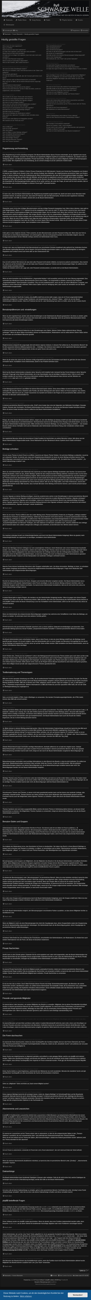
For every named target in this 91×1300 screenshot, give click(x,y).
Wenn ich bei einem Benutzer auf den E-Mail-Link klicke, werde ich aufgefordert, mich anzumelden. (22, 89)
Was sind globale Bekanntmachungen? (14, 134)
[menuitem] (15, 30)
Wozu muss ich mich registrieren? (12, 46)
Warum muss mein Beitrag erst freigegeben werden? (18, 118)
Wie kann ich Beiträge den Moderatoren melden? (16, 113)
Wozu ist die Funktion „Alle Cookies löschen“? (16, 62)
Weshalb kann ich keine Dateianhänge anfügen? (16, 109)
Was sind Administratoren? (54, 46)
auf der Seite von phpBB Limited (29, 1211)
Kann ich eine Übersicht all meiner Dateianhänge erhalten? (63, 117)
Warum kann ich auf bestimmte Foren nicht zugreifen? (18, 107)
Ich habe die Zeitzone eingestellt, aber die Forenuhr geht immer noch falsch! (22, 76)
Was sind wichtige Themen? (11, 137)
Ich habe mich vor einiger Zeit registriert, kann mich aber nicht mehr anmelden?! (22, 56)
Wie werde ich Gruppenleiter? (54, 53)
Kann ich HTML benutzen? (10, 128)
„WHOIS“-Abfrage (61, 1236)
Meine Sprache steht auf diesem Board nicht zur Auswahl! (19, 79)
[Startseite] (45, 9)
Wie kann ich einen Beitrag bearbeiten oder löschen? (18, 98)
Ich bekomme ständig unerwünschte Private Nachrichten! (62, 67)
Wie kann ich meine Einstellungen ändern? (15, 68)
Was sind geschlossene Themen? (12, 139)
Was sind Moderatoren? (53, 48)
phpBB (32, 1279)
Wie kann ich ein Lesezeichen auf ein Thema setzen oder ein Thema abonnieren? (66, 104)
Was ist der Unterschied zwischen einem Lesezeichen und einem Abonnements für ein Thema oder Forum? (65, 101)
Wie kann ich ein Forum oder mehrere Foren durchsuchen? (63, 86)
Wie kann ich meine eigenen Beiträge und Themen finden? (63, 94)
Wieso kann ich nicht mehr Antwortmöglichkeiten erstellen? (19, 104)
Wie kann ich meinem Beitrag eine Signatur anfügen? (18, 100)
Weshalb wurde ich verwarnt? (11, 111)
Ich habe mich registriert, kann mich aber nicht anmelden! (19, 51)
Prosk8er (63, 1279)
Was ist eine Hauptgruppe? (54, 57)
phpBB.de (21, 378)
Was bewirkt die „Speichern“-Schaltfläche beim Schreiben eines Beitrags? (21, 116)
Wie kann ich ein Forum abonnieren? (56, 107)
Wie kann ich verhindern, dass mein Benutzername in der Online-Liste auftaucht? (23, 71)
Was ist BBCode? (8, 126)
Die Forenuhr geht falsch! (10, 74)
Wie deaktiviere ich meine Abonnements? (58, 109)
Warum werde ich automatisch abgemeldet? (15, 60)
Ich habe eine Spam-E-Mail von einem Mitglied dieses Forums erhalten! (66, 68)
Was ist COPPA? (7, 48)
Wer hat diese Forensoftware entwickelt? (58, 123)
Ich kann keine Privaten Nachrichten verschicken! (60, 65)
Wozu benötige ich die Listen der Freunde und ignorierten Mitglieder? (66, 75)
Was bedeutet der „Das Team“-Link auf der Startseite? (61, 58)
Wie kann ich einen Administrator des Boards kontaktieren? (63, 131)
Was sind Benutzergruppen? (54, 49)
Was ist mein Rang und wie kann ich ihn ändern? (16, 87)
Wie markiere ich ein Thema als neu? (13, 120)
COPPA (22, 210)
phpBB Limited (7, 378)
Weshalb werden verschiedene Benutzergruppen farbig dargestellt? (65, 55)
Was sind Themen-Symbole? (11, 141)
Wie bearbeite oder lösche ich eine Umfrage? (15, 106)
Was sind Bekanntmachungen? (11, 136)
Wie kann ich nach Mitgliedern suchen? (57, 92)
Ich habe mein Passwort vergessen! (13, 58)
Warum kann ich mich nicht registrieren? (14, 49)
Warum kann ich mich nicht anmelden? (14, 53)
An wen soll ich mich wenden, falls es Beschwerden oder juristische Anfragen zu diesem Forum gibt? (65, 128)
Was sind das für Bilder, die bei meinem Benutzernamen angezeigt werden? (21, 82)
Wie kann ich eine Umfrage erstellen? (13, 102)
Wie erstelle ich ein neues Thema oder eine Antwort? (18, 96)
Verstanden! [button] (78, 1295)
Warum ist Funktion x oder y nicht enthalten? (59, 125)
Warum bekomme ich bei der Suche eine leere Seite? (61, 90)
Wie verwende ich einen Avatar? (12, 85)
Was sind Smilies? (8, 130)
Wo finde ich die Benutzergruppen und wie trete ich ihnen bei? (64, 51)
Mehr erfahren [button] (26, 1296)
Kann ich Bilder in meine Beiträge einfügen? (15, 132)
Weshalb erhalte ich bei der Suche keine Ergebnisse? (61, 88)
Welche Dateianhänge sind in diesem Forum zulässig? (61, 115)
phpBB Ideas (13, 1223)
